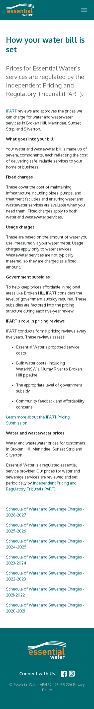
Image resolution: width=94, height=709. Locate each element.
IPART (11, 111)
